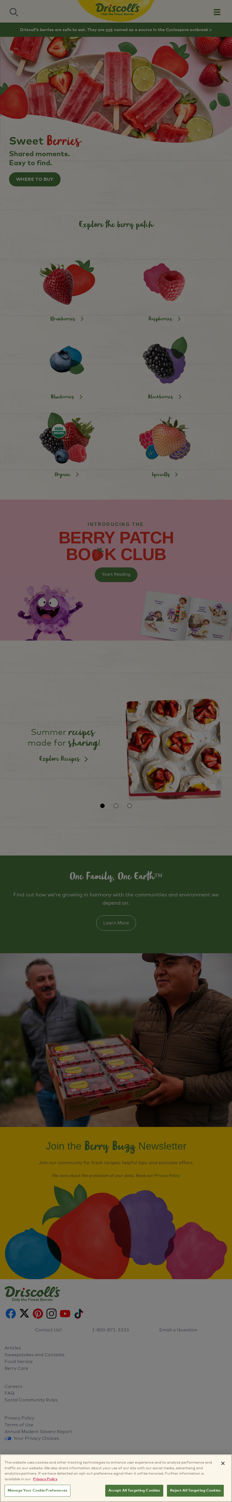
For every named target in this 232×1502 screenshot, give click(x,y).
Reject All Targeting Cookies (195, 1490)
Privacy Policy (45, 1479)
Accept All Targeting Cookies (134, 1490)
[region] (116, 1478)
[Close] (223, 1463)
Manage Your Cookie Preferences (37, 1490)
